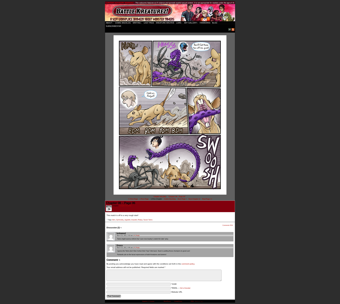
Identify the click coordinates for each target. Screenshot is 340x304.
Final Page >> (207, 199)
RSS (233, 29)
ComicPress (178, 301)
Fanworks (205, 23)
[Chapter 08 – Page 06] (170, 194)
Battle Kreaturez (170, 11)
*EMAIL (180, 288)
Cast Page (149, 23)
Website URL (176, 292)
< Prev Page (144, 199)
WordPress (167, 301)
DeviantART (229, 29)
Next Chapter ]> (194, 199)
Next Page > (182, 199)
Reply (138, 235)
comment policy (187, 264)
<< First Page (133, 199)
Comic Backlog (123, 23)
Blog (214, 23)
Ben (113, 220)
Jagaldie (127, 220)
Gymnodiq (120, 220)
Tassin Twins (147, 220)
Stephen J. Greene (148, 301)
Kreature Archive (165, 23)
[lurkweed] (111, 236)
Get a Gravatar (185, 288)
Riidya (140, 220)
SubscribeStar (113, 26)
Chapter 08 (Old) (160, 197)
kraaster (134, 220)
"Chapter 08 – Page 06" (177, 197)
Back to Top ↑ (199, 301)
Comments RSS (227, 225)
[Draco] (111, 248)
